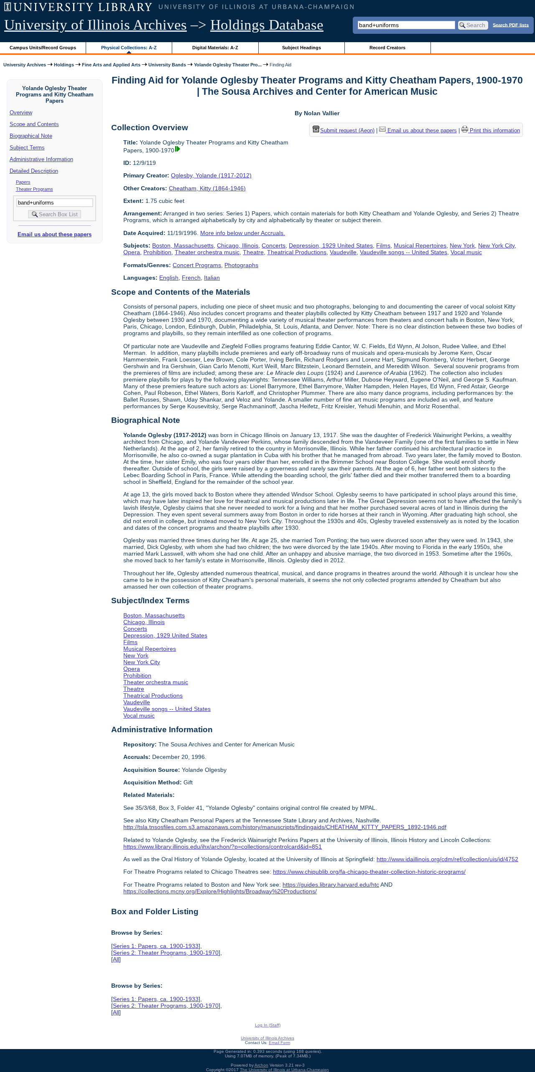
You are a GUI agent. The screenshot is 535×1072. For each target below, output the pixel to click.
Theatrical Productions (296, 252)
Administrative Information (41, 159)
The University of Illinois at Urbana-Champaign (284, 1069)
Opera (131, 252)
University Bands (167, 64)
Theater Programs (34, 189)
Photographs (241, 265)
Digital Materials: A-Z (215, 47)
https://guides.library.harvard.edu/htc (331, 884)
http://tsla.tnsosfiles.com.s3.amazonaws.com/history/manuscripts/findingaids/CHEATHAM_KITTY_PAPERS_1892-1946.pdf (284, 827)
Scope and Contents (34, 124)
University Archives (24, 64)
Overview (21, 112)
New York (462, 245)
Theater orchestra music (207, 252)
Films (383, 245)
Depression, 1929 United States (331, 245)
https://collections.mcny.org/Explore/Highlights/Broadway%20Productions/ (220, 891)
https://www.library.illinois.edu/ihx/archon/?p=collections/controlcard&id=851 (222, 846)
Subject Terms (27, 147)
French (191, 277)
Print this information (494, 130)
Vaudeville (343, 252)
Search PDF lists (511, 24)
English (168, 277)
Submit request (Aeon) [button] (347, 130)
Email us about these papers (55, 234)
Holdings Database (267, 25)
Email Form (279, 1042)
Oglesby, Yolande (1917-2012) (211, 175)
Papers (23, 182)
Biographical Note (31, 136)
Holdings (64, 64)
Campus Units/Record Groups (43, 47)
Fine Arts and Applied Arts (111, 64)
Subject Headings (301, 47)
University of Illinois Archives (95, 25)
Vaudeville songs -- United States (403, 252)
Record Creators (387, 47)
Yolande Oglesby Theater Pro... (228, 64)
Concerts (273, 245)
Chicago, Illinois (237, 245)
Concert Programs (197, 265)
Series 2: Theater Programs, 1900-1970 (166, 952)
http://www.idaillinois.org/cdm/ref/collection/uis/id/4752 (447, 859)
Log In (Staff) (267, 1025)
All (116, 959)
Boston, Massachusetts (183, 245)
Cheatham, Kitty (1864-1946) (207, 188)
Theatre (253, 252)
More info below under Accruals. (242, 233)
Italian (212, 277)
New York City (496, 245)
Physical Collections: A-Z (129, 47)
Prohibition (157, 252)
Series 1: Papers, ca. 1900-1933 (156, 946)
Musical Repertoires (420, 245)
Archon (261, 1065)
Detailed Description (34, 171)
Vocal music (466, 252)
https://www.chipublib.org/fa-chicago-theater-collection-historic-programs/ (369, 871)
